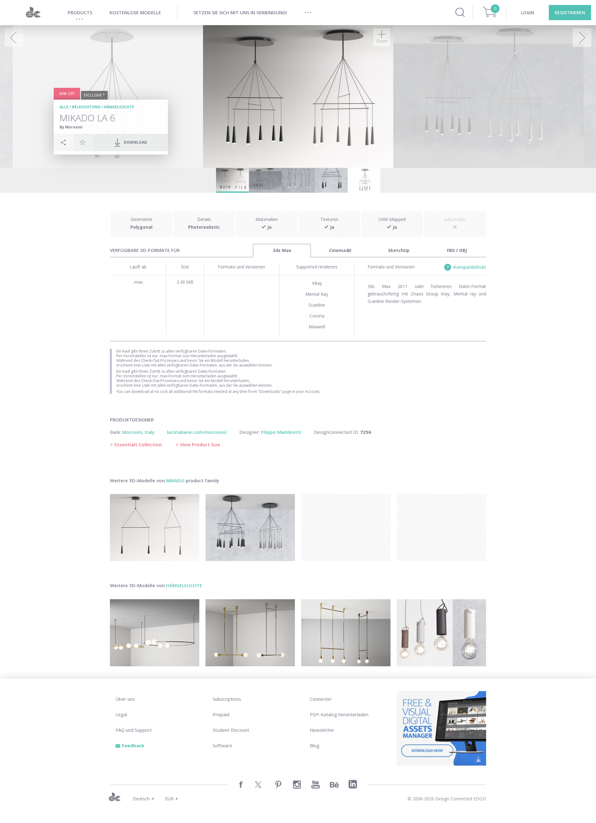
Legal (121, 714)
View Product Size (200, 444)
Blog (314, 745)
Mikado (175, 480)
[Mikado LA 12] (250, 527)
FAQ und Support (133, 730)
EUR (169, 799)
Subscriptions (227, 699)
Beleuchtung (86, 107)
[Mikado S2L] (154, 527)
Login (527, 13)
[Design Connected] (33, 12)
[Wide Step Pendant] (250, 632)
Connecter (321, 699)
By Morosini (71, 127)
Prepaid (221, 714)
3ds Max (282, 250)
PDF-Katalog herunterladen (339, 714)
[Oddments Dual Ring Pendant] (154, 632)
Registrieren (570, 13)
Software (222, 745)
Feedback (133, 745)
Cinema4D (340, 250)
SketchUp (398, 250)
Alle (64, 107)
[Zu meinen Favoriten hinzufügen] (82, 142)
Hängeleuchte (119, 107)
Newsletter (322, 730)
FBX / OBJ (457, 250)
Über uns (125, 699)
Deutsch (141, 799)
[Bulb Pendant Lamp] (441, 632)
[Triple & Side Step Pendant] (346, 632)
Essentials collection (138, 444)
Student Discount (231, 730)
